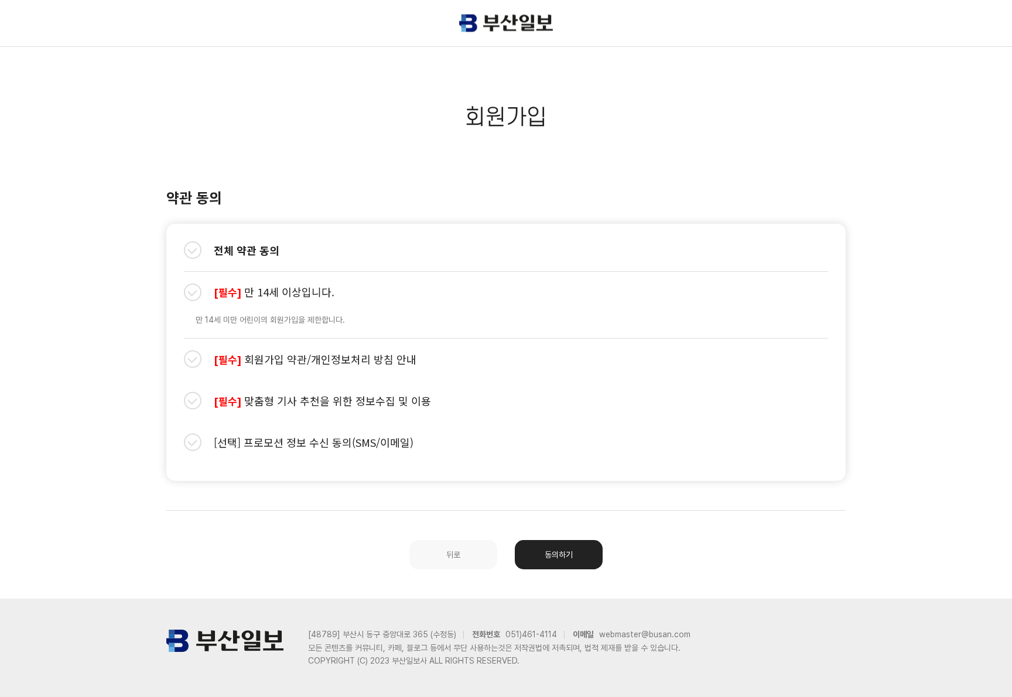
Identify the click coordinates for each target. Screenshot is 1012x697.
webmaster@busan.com (644, 634)
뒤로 (453, 554)
